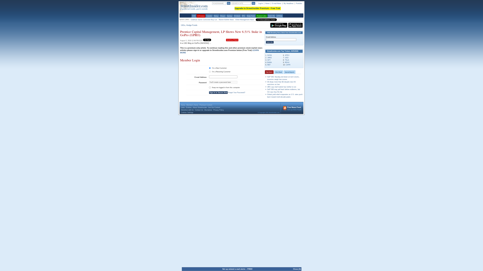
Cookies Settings (187, 112)
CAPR (288, 65)
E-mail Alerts (276, 3)
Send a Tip (271, 16)
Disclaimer (208, 110)
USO (286, 58)
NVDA (269, 55)
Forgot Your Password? (236, 92)
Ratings (216, 16)
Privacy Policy (218, 110)
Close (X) (297, 269)
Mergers (222, 16)
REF (269, 65)
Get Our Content (214, 107)
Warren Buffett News (226, 20)
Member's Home (192, 105)
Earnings (229, 16)
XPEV (287, 55)
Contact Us (199, 110)
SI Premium (201, 16)
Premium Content (205, 105)
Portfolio (299, 3)
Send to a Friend (232, 40)
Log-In (260, 3)
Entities (189, 107)
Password (203, 83)
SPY (269, 60)
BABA (269, 62)
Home (267, 3)
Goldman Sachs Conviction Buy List (204, 20)
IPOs (243, 16)
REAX (287, 62)
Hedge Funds (251, 16)
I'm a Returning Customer (221, 72)
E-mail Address (201, 77)
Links (183, 107)
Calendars (209, 16)
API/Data (279, 16)
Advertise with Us (187, 110)
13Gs (183, 25)
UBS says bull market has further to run (281, 87)
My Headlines (289, 3)
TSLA (287, 60)
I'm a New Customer (219, 68)
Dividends (237, 16)
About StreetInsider (200, 107)
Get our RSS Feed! (294, 108)
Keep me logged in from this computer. (226, 87)
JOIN (194, 16)
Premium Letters (262, 16)
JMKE (269, 58)
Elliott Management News (244, 20)
